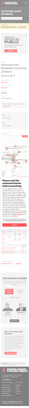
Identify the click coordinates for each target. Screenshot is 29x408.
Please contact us (18, 214)
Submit (14, 225)
